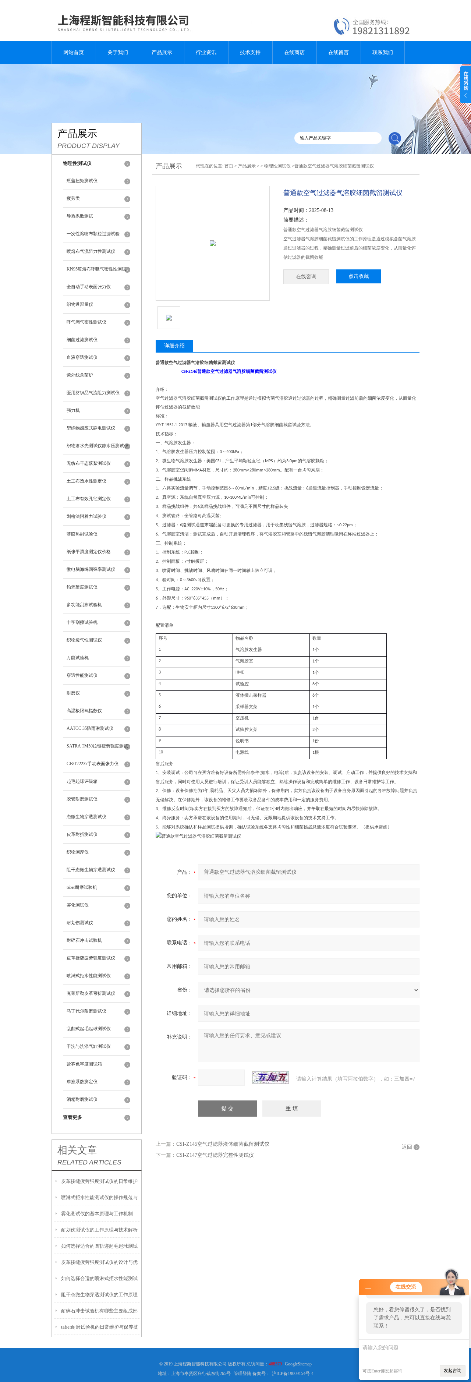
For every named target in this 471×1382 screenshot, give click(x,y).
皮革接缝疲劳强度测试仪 (91, 958)
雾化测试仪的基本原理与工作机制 (97, 1213)
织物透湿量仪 (80, 304)
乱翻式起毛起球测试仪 (89, 1028)
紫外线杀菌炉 (80, 375)
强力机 (73, 410)
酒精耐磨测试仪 (82, 1099)
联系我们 (382, 52)
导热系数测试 (80, 216)
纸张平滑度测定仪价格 (89, 551)
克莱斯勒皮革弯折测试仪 (91, 993)
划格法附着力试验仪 (86, 516)
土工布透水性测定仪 (86, 481)
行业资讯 (206, 52)
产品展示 (162, 52)
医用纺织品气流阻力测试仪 (93, 392)
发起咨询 (452, 1370)
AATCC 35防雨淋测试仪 (90, 728)
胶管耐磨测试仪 (82, 799)
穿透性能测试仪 (82, 675)
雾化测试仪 (78, 905)
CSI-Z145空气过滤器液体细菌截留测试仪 (222, 1144)
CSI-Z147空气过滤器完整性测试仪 (215, 1155)
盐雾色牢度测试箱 (84, 1064)
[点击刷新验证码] (270, 1077)
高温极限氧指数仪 (84, 710)
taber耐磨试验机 (82, 887)
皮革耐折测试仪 (82, 834)
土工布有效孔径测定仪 (89, 498)
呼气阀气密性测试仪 (86, 322)
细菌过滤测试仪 (82, 339)
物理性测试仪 (277, 166)
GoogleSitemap (298, 1364)
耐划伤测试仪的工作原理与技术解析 (99, 1230)
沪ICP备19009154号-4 (293, 1373)
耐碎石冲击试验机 (84, 940)
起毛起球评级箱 (82, 781)
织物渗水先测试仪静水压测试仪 (97, 445)
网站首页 (73, 52)
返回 (407, 1147)
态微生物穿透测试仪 (86, 816)
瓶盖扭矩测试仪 (82, 180)
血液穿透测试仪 (82, 357)
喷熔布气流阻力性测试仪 (91, 251)
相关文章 (77, 1150)
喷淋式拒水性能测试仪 (89, 975)
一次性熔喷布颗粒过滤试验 (93, 233)
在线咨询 (306, 276)
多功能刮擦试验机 (84, 604)
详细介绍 (174, 346)
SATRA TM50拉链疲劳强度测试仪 (97, 749)
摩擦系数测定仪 (82, 1081)
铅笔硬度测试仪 (82, 587)
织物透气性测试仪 (84, 640)
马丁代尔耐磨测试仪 (86, 1011)
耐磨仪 (73, 693)
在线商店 (294, 52)
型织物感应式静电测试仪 (91, 428)
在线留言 (338, 52)
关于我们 (117, 52)
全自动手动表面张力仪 (89, 286)
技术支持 (250, 52)
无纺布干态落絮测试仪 (89, 463)
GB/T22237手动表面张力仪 (92, 763)
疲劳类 (73, 198)
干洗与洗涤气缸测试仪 (89, 1046)
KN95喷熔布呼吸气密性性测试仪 (96, 272)
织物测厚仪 (78, 852)
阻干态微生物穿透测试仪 (91, 869)
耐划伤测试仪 (80, 922)
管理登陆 (242, 1373)
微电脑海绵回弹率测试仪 (91, 569)
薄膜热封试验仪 (82, 534)
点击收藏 (358, 276)
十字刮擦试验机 (82, 622)
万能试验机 (78, 657)
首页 (228, 166)
